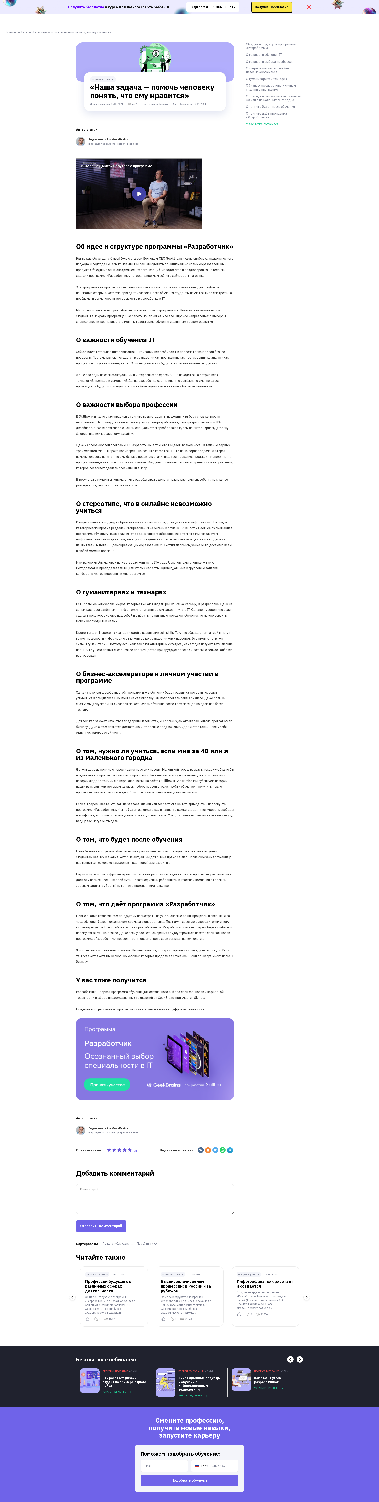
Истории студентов (103, 79)
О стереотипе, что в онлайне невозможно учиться (267, 70)
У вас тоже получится (262, 124)
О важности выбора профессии (269, 61)
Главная (11, 32)
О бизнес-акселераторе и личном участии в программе (271, 87)
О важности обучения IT (264, 55)
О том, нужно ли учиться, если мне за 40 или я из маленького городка (273, 98)
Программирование (115, 1371)
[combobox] (201, 1466)
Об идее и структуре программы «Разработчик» (271, 46)
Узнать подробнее (115, 1392)
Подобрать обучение (189, 1480)
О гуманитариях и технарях (266, 79)
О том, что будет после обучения (270, 107)
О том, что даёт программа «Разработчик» (266, 115)
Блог (24, 32)
